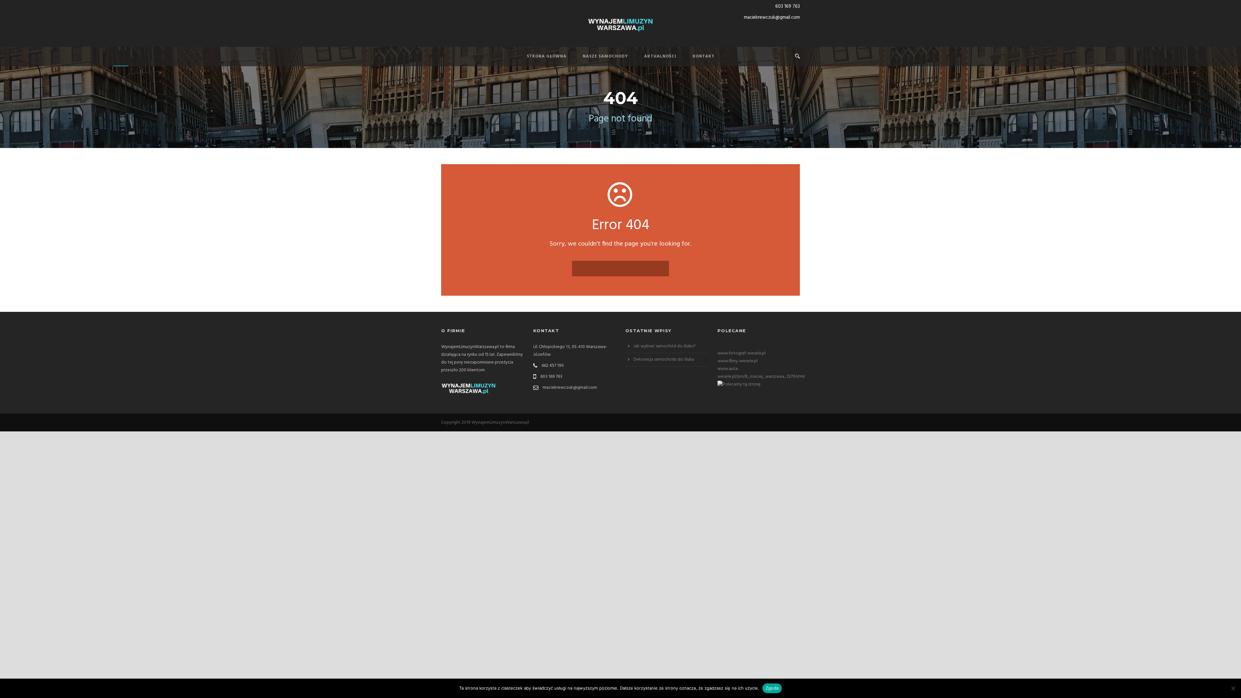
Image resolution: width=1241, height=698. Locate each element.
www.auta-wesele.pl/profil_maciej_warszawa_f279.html (761, 372)
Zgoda (772, 688)
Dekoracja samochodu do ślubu (663, 359)
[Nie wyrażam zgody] (1233, 688)
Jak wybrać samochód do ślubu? (664, 346)
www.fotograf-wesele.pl (741, 353)
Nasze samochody (605, 56)
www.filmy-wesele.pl (737, 361)
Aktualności (660, 56)
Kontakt (704, 56)
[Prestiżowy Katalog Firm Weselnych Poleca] (738, 384)
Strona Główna (547, 56)
